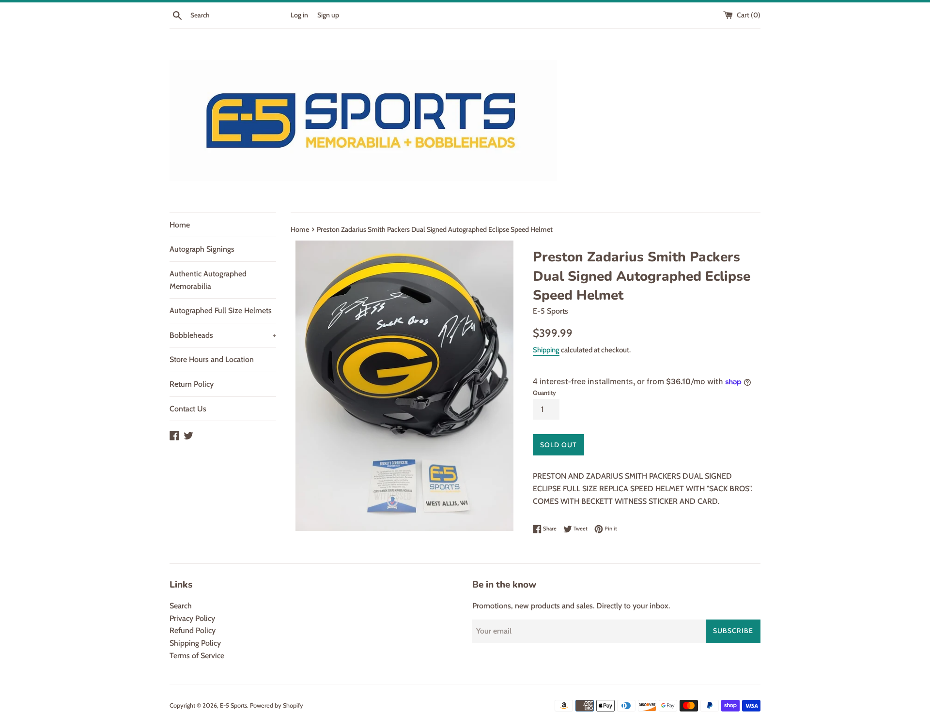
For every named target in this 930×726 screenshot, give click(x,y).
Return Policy (192, 384)
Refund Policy (193, 630)
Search (181, 605)
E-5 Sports (233, 705)
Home (180, 224)
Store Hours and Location (212, 359)
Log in (299, 15)
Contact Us (188, 408)
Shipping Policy (195, 643)
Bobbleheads (223, 335)
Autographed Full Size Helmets (221, 310)
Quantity (544, 392)
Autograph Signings (202, 249)
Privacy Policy (192, 618)
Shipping (546, 350)
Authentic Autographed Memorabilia (208, 280)
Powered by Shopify (276, 705)
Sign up (328, 15)
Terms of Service (197, 655)
